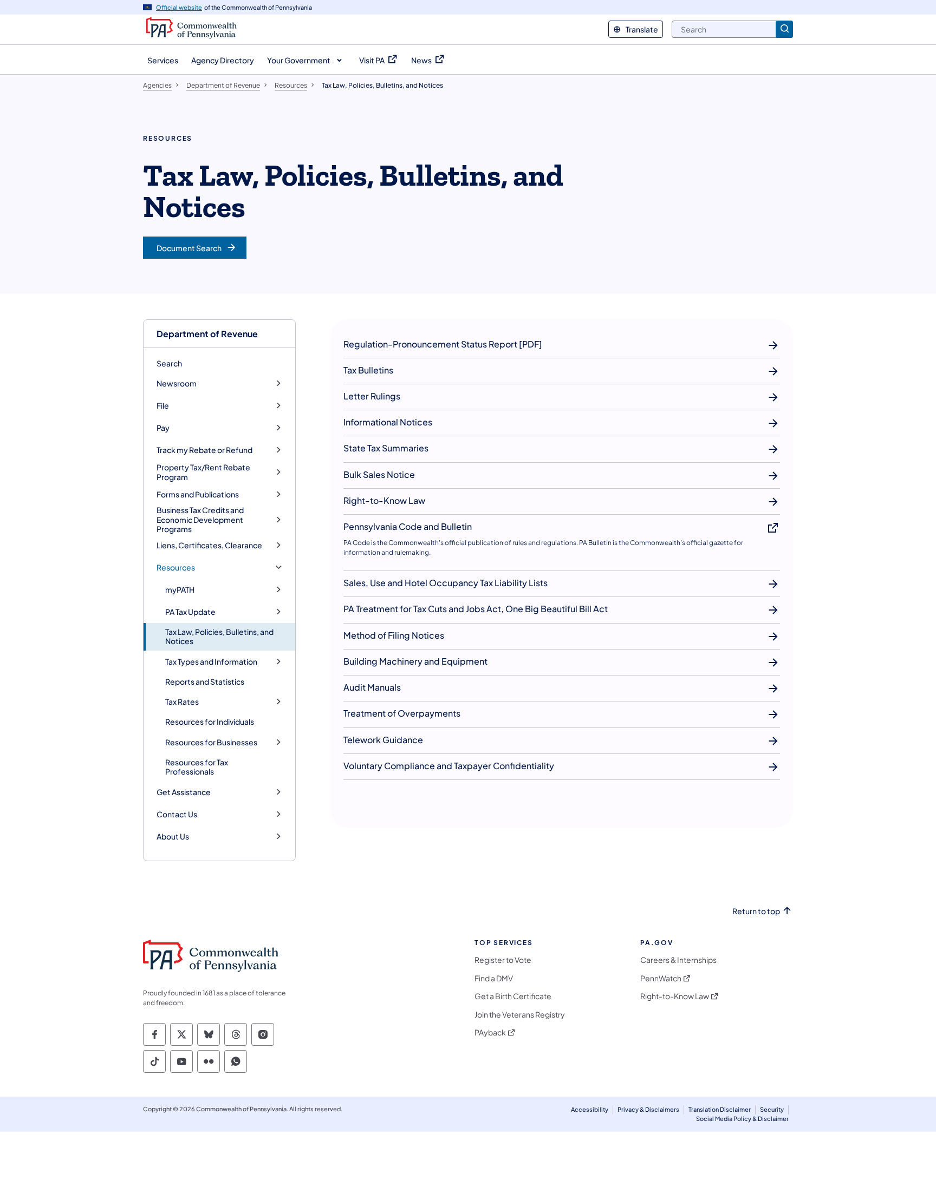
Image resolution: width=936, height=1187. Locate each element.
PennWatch (660, 978)
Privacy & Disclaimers (648, 1109)
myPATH (179, 589)
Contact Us (177, 814)
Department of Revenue (207, 334)
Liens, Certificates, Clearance (209, 545)
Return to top (756, 911)
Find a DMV (493, 978)
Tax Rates (182, 701)
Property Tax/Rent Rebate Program (203, 472)
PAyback (490, 1032)
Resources (176, 567)
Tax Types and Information (211, 661)
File (163, 405)
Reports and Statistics (204, 681)
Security (772, 1109)
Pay (163, 427)
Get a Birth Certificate (512, 996)
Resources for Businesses (211, 742)
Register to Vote (502, 960)
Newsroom (177, 383)
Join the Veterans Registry (519, 1014)
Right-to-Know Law (674, 996)
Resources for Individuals (209, 721)
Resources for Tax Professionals (196, 767)
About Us (173, 836)
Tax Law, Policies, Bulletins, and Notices (219, 636)
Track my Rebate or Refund (204, 450)
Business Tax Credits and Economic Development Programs (200, 520)
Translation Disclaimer (719, 1109)
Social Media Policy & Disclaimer (742, 1118)
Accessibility (589, 1109)
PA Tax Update (190, 612)
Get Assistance (184, 792)
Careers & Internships (678, 960)
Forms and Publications (198, 494)
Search (169, 363)
